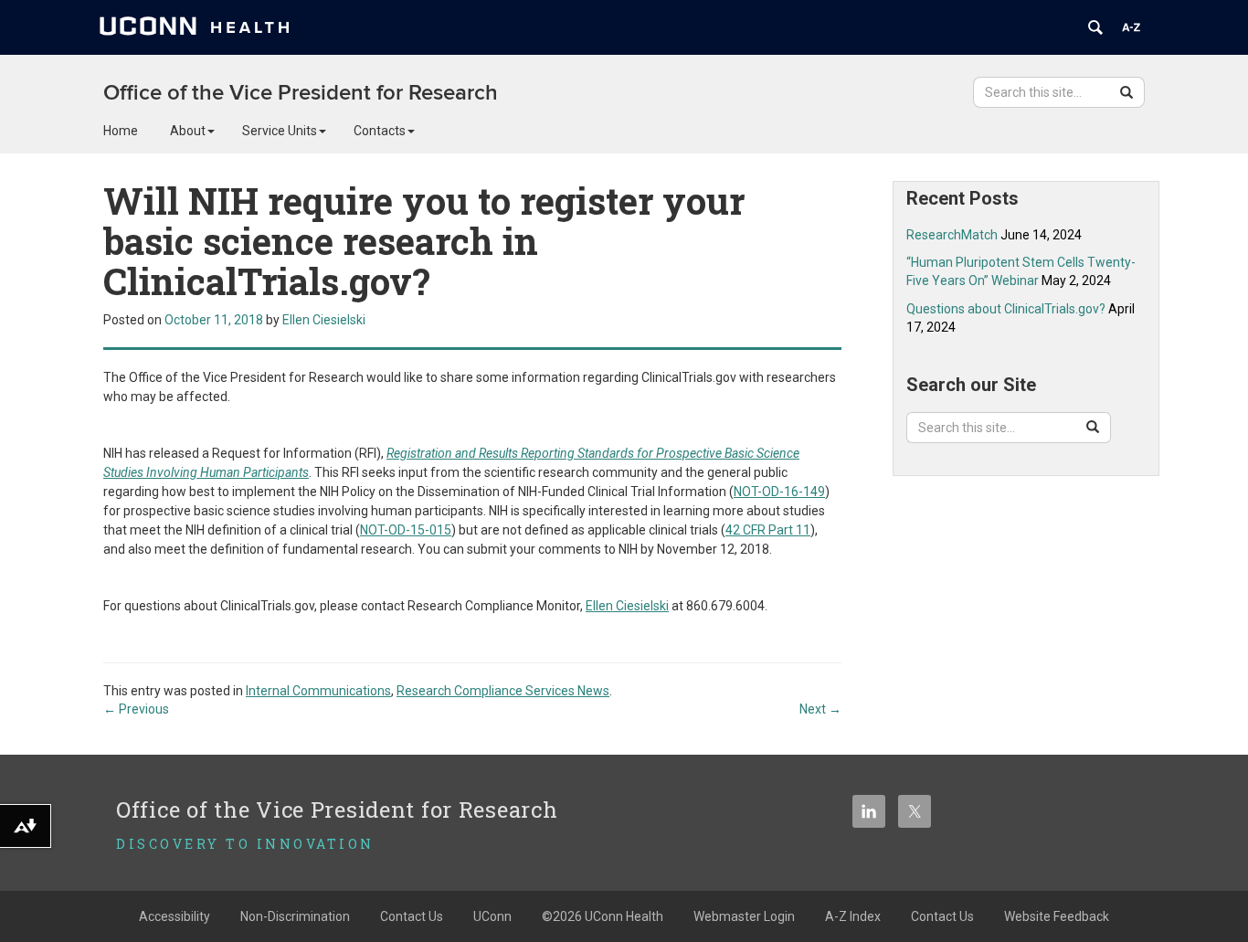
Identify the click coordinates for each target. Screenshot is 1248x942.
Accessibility (174, 916)
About (188, 130)
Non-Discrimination (295, 916)
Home (120, 130)
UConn (492, 916)
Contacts (380, 130)
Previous (136, 709)
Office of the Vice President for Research (300, 92)
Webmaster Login (744, 916)
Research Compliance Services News (503, 690)
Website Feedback (1056, 916)
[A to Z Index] (1131, 27)
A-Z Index (853, 916)
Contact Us (411, 916)
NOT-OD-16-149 (779, 491)
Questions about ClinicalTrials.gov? (1005, 309)
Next (820, 709)
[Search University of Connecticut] (1095, 27)
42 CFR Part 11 (767, 530)
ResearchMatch (952, 235)
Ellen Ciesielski (323, 319)
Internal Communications (318, 690)
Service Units (279, 130)
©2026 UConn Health (602, 916)
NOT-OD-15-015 (405, 530)
